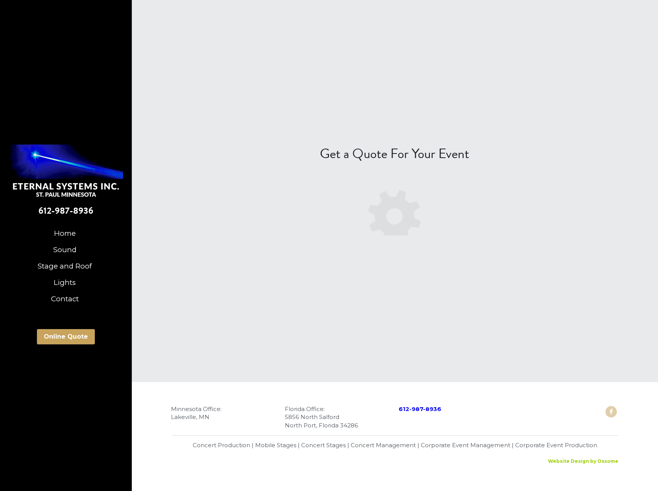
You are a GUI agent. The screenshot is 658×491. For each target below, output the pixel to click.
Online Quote (66, 336)
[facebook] (611, 411)
